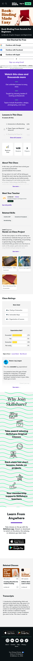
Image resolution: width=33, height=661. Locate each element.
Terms (16, 646)
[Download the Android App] (23, 633)
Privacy (24, 644)
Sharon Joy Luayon (24, 267)
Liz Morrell (13, 197)
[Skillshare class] (11, 572)
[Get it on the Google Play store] (16, 547)
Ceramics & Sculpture (21, 217)
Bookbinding (7, 220)
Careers (13, 644)
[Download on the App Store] (16, 541)
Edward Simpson (7, 267)
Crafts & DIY (7, 217)
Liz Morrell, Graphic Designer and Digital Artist (16, 35)
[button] (3, 4)
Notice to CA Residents (16, 654)
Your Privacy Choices (15, 652)
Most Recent (23, 354)
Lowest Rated (15, 354)
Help (18, 644)
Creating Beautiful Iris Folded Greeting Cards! (11, 583)
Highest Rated (6, 354)
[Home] (15, 3)
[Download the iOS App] (9, 633)
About (7, 644)
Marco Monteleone (8, 286)
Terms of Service (22, 65)
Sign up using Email (16, 62)
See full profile (7, 205)
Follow (17, 196)
